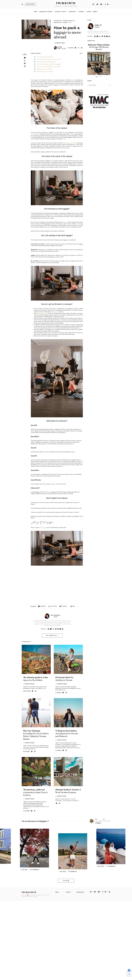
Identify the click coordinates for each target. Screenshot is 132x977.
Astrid (59, 47)
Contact (68, 892)
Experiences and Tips (69, 20)
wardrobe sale (55, 311)
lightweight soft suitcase (70, 143)
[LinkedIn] (109, 891)
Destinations (58, 20)
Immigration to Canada (61, 22)
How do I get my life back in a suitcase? (49, 66)
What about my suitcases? (45, 69)
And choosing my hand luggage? (46, 61)
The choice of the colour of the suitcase (49, 59)
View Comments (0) (51, 635)
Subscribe (31, 4)
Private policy (80, 892)
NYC (66, 222)
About (57, 892)
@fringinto (98, 823)
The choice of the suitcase (45, 57)
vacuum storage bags (42, 313)
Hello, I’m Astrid (98, 26)
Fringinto (66, 3)
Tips (70, 22)
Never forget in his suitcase (45, 71)
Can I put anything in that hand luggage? (49, 64)
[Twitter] (105, 4)
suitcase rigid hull (35, 134)
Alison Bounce (42, 527)
